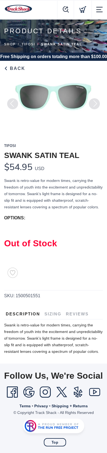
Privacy (41, 406)
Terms (25, 406)
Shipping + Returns (70, 406)
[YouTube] (94, 392)
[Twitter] (62, 392)
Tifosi (28, 44)
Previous (12, 103)
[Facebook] (12, 392)
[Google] (29, 392)
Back (16, 68)
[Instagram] (45, 392)
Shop (10, 44)
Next (94, 103)
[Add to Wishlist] (12, 273)
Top (55, 442)
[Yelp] (78, 392)
